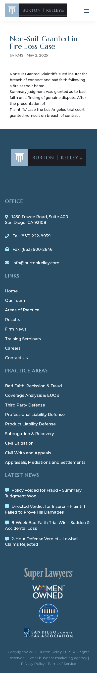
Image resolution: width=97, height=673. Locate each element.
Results (12, 319)
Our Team (15, 300)
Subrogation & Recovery (29, 433)
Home (11, 291)
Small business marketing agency (58, 658)
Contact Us (16, 357)
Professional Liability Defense (35, 414)
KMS (19, 55)
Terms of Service (62, 663)
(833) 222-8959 (35, 236)
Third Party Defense (25, 405)
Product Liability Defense (30, 424)
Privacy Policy (33, 663)
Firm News (16, 329)
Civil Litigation (19, 443)
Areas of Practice (22, 310)
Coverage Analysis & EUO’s (32, 395)
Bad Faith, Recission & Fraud (33, 386)
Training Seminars (23, 338)
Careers (13, 348)
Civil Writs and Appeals (28, 453)
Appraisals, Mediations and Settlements (45, 462)
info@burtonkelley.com (35, 263)
